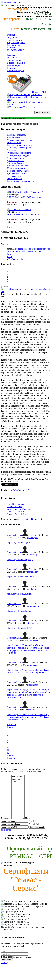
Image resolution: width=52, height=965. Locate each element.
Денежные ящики (15, 158)
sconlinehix (32, 709)
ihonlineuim (32, 572)
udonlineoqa (33, 665)
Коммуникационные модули (21, 181)
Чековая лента (14, 176)
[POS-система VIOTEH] (19, 209)
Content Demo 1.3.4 (16, 511)
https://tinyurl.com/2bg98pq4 (20, 559)
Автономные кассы (16, 137)
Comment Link (14, 535)
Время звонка (8, 957)
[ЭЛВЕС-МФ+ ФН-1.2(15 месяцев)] (25, 192)
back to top (6, 830)
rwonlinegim (33, 606)
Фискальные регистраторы (20, 140)
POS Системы (14, 142)
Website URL (34, 824)
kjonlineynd (32, 537)
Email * (32, 821)
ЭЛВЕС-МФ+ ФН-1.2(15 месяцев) (24, 197)
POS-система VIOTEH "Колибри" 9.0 (25, 214)
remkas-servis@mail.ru (36, 29)
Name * (28, 818)
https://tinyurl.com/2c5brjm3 (20, 594)
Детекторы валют (15, 160)
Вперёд (10, 755)
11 (8, 750)
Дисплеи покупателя (17, 173)
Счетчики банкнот (16, 163)
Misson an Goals (14, 506)
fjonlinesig (32, 554)
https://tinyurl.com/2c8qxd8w (20, 576)
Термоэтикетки (14, 178)
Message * (6, 818)
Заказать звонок (43, 112)
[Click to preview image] (26, 291)
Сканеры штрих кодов (18, 155)
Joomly (4, 962)
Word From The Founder (18, 509)
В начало (11, 724)
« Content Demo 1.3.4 (32, 519)
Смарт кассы (13, 150)
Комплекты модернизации (20, 145)
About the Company (16, 504)
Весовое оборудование (18, 171)
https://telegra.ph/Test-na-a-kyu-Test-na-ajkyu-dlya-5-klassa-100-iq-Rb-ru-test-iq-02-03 (28, 671)
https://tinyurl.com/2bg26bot (20, 611)
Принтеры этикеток (17, 168)
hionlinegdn (32, 685)
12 (8, 753)
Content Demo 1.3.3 (16, 514)
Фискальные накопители (19, 153)
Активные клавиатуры (18, 165)
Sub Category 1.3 (21, 490)
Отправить (7, 960)
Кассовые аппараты (16, 135)
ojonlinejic (32, 589)
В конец (11, 758)
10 (8, 747)
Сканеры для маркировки (19, 147)
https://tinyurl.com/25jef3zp (19, 542)
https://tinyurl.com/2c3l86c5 (19, 628)
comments (15, 259)
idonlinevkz (32, 640)
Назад (10, 727)
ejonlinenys (32, 623)
